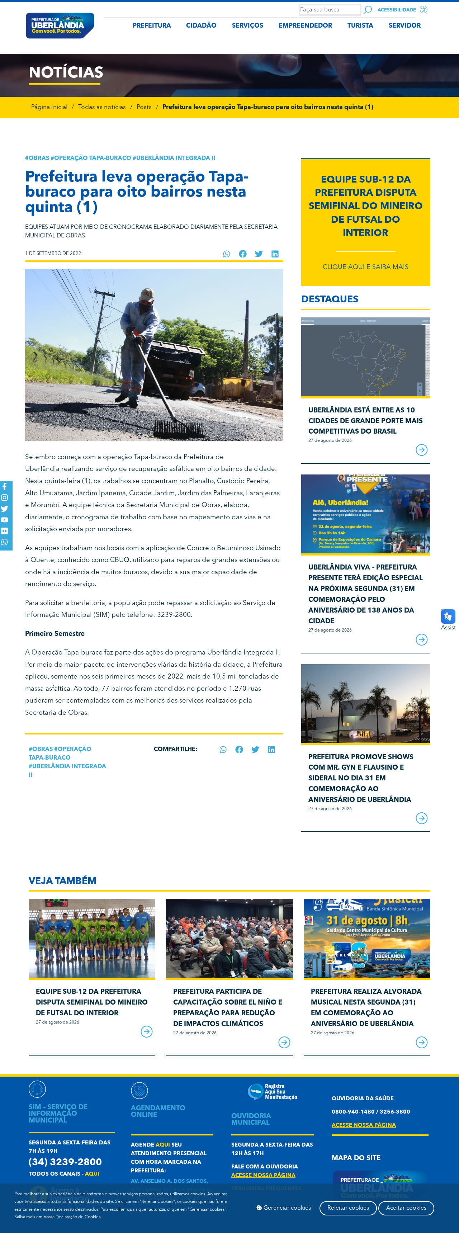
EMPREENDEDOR (305, 26)
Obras (39, 158)
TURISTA (360, 26)
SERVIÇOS (247, 26)
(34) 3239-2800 (65, 1163)
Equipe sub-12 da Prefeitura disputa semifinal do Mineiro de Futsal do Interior (366, 206)
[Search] (368, 10)
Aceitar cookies (406, 1208)
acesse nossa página (263, 1175)
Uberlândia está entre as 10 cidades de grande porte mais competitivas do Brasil (365, 421)
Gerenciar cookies (286, 1208)
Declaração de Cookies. (78, 1217)
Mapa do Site (356, 1158)
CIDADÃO (201, 26)
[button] (227, 254)
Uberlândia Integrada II (175, 158)
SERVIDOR (405, 26)
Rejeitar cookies (348, 1208)
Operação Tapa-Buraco (92, 158)
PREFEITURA (152, 26)
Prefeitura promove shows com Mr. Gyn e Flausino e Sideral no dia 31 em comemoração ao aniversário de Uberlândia (360, 779)
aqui (92, 1174)
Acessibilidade (397, 10)
